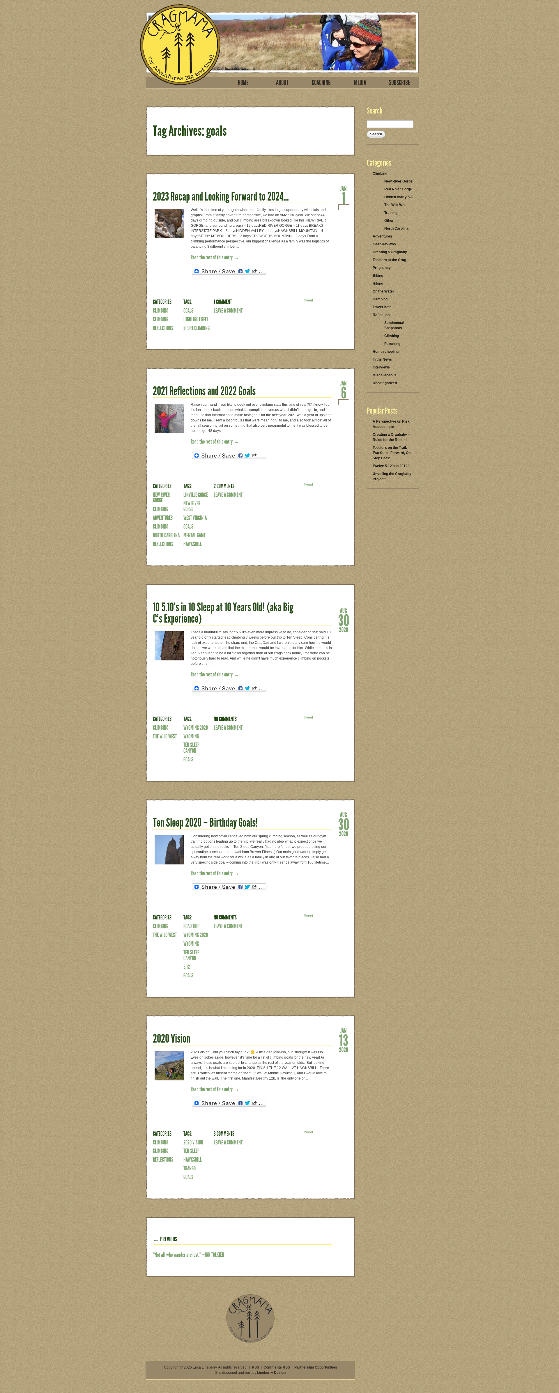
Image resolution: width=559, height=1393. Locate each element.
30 (343, 619)
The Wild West (165, 736)
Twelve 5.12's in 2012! (391, 466)
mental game (194, 535)
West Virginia (195, 517)
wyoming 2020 (195, 727)
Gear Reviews (384, 244)
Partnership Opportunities (315, 1367)
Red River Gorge (398, 189)
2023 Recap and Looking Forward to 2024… (221, 196)
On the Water (383, 291)
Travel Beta (382, 307)
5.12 (186, 966)
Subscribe (399, 83)
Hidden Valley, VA (398, 197)
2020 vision (193, 1142)
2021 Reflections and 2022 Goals (204, 391)
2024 (343, 207)
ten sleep (191, 1150)
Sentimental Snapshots (394, 325)
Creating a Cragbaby (390, 252)
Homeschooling (386, 352)
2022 (343, 402)
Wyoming (191, 736)
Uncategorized (385, 383)
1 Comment (223, 301)
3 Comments (224, 1133)
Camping (380, 299)
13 (343, 1039)
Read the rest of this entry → (215, 257)
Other (389, 221)
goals (188, 310)
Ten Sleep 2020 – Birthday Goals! (205, 823)
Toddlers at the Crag (389, 260)
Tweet (308, 300)
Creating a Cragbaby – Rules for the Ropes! (391, 437)
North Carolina (166, 535)
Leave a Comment (228, 310)
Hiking (378, 283)
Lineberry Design (271, 1373)
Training (390, 213)
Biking (378, 276)
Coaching (321, 83)
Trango (189, 1168)
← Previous (165, 1239)
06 (343, 392)
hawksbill (192, 543)
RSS (255, 1367)
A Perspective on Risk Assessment (391, 424)
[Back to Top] (250, 1342)
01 (343, 197)
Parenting (392, 344)
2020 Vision (171, 1038)
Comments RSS (276, 1367)
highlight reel (195, 319)
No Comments (225, 718)
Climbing (160, 310)
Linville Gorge (195, 494)
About (282, 83)
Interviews (381, 367)
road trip (191, 926)
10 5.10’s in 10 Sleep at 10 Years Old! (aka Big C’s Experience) (223, 613)
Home (243, 83)
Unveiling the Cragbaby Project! (392, 476)
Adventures (163, 517)
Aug (343, 610)
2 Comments (224, 486)
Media (360, 83)
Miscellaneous (385, 375)
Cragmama (180, 44)
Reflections (163, 328)
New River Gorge (161, 497)
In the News (382, 359)
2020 (343, 629)
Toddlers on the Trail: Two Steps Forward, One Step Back (393, 453)
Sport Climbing (196, 328)
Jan (343, 188)
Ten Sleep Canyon (191, 747)
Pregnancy (382, 268)
